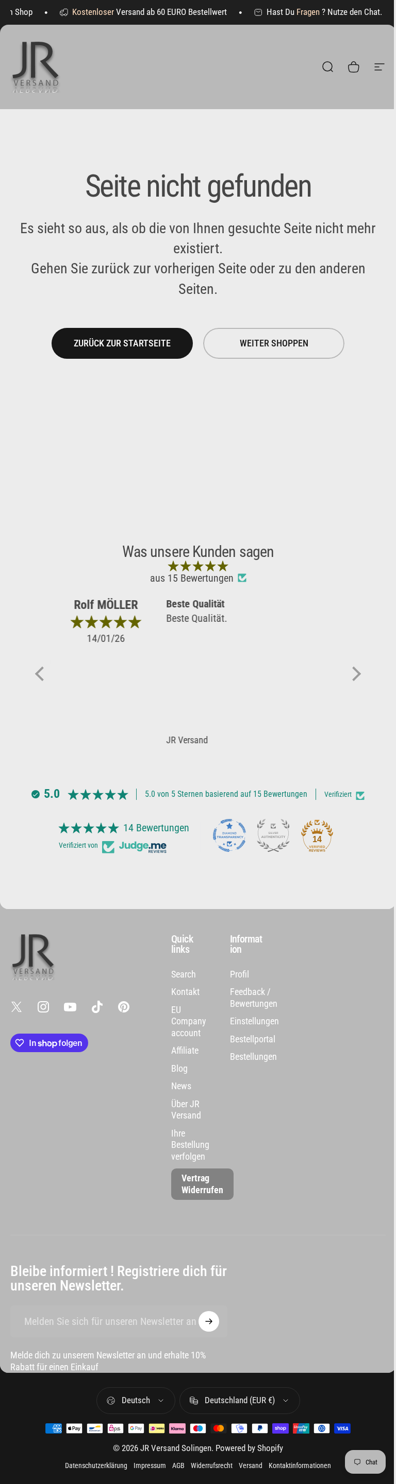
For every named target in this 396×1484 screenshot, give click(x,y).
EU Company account (188, 1021)
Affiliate (185, 1050)
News (181, 1085)
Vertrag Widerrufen (202, 1184)
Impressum (150, 1465)
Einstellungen (254, 1021)
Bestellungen (253, 1056)
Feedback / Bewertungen (253, 997)
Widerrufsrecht (212, 1465)
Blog (179, 1068)
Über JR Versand (186, 1109)
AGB (178, 1465)
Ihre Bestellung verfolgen (190, 1145)
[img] (198, 566)
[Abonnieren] (209, 1321)
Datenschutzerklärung (96, 1465)
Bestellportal (252, 1039)
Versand (250, 1465)
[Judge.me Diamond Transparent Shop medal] (229, 835)
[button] (42, 674)
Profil (239, 974)
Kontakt (185, 991)
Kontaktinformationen (300, 1465)
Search (183, 974)
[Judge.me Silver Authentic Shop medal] (273, 835)
